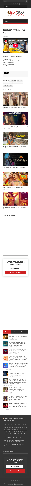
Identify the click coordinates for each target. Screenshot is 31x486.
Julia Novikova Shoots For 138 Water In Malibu (15, 425)
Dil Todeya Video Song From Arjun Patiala (14, 167)
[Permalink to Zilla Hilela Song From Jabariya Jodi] (15, 185)
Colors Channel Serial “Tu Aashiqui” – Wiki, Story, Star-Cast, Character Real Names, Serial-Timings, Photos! (18, 336)
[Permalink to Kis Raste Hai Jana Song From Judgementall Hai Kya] (15, 144)
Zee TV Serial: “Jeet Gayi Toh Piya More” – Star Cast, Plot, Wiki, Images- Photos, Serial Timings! (18, 351)
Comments (23, 332)
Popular (7, 332)
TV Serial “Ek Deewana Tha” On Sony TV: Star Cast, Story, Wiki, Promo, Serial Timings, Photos (18, 398)
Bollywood (13, 80)
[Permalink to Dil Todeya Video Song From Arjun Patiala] (15, 165)
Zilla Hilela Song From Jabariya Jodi (12, 187)
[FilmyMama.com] (15, 15)
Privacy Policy (10, 484)
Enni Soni (19, 80)
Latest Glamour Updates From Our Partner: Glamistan (13, 420)
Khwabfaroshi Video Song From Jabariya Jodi (15, 126)
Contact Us (21, 484)
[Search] (26, 1)
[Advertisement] (15, 303)
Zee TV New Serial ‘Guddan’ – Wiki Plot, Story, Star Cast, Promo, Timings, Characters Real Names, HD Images (18, 358)
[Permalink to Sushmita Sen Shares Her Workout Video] (15, 105)
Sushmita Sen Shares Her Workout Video (14, 107)
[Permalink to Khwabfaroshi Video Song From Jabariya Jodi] (15, 124)
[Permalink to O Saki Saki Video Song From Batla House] (15, 205)
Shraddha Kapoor (8, 85)
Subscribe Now (15, 272)
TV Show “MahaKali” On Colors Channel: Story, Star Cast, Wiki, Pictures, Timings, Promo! (16, 373)
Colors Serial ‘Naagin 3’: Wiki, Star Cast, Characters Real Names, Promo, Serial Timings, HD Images (18, 344)
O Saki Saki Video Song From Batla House (14, 207)
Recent (15, 332)
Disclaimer (16, 484)
